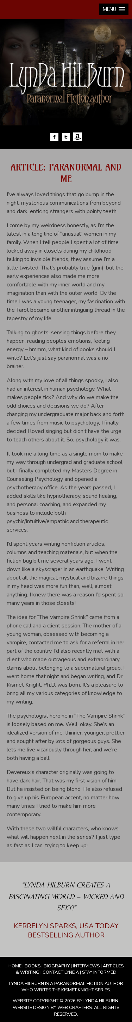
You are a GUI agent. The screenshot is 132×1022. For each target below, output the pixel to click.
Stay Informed (99, 972)
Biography (57, 966)
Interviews (86, 966)
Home (14, 966)
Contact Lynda (61, 972)
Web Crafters (74, 1007)
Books (32, 966)
